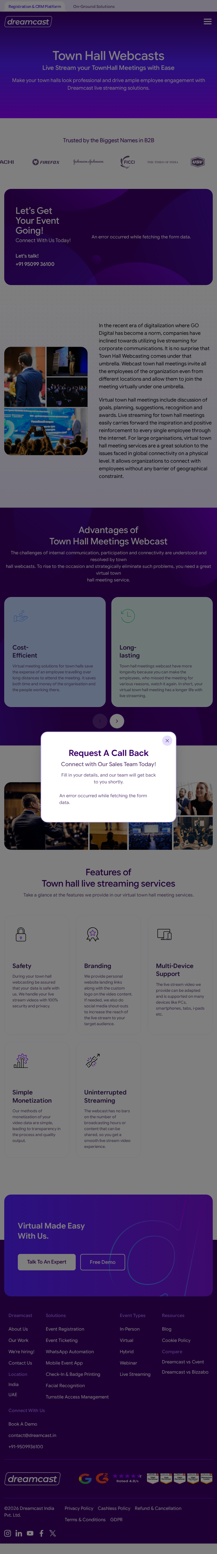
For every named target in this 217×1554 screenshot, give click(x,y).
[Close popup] (167, 741)
